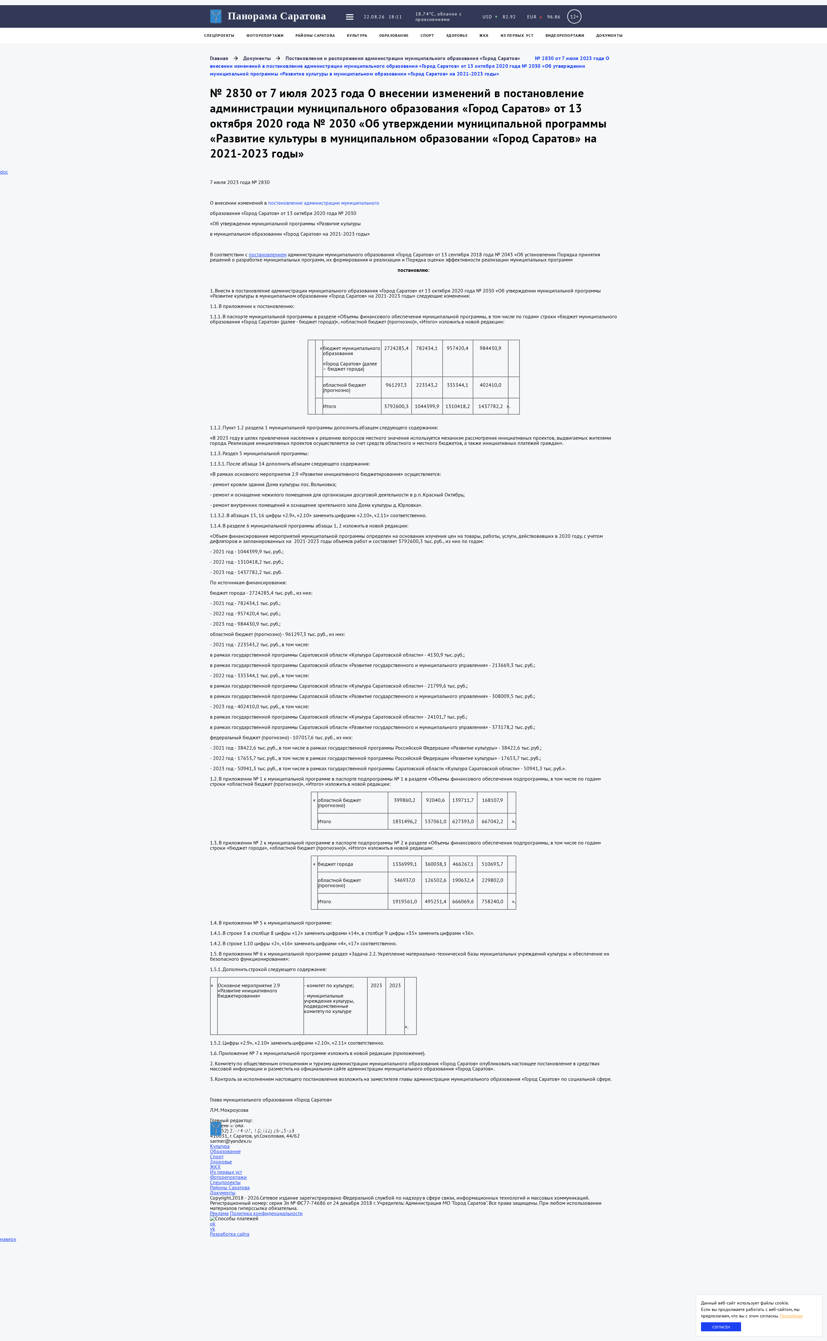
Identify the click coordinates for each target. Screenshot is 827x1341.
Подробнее (791, 1316)
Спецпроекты (219, 35)
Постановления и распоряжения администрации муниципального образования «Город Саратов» (403, 58)
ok (212, 1223)
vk (212, 1228)
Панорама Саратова (277, 16)
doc (4, 172)
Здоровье (457, 35)
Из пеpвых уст (517, 35)
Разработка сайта (229, 1234)
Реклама (219, 1213)
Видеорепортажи (565, 35)
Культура (357, 35)
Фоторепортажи (265, 35)
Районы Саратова (315, 35)
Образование (394, 35)
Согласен (721, 1327)
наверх (8, 1239)
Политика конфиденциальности (266, 1213)
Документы (609, 35)
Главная (219, 58)
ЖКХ (484, 35)
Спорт (427, 35)
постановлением (268, 254)
